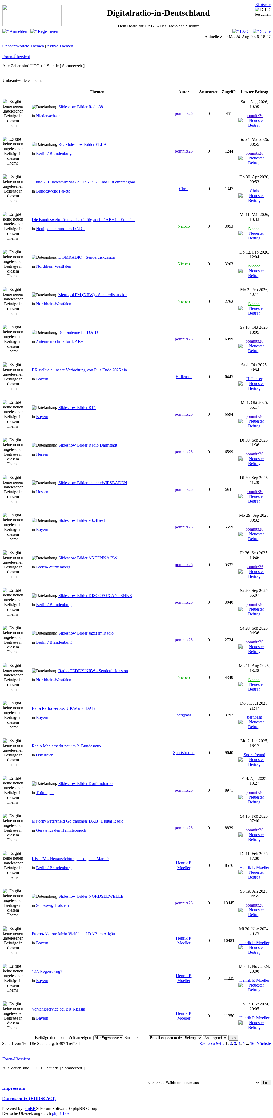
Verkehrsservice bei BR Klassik (58, 1009)
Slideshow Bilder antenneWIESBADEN (92, 482)
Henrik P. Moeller (184, 865)
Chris (183, 188)
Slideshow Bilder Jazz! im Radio (86, 633)
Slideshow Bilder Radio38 (80, 107)
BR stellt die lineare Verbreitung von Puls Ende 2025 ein (79, 370)
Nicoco (184, 226)
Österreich (44, 755)
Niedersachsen (48, 116)
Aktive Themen (60, 46)
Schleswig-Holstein (52, 905)
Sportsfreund (184, 752)
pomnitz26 (184, 113)
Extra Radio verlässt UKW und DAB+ (64, 708)
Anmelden (18, 31)
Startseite (263, 4)
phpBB (29, 1108)
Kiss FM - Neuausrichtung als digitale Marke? (70, 858)
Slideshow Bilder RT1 (77, 407)
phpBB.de (60, 1113)
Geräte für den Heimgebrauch (61, 830)
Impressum (13, 1088)
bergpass (183, 715)
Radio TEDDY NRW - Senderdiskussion (93, 670)
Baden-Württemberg (53, 567)
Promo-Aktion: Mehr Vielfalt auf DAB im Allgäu (73, 934)
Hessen (42, 454)
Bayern (42, 379)
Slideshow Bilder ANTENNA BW (87, 558)
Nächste (263, 1043)
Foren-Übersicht (16, 56)
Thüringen (45, 792)
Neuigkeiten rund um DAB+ (60, 228)
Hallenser (184, 376)
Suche (265, 31)
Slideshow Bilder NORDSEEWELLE (90, 896)
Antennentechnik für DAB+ (59, 341)
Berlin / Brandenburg (54, 153)
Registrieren (47, 31)
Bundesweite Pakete (53, 191)
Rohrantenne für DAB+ (78, 332)
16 (252, 1043)
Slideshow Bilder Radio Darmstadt (87, 445)
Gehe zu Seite (212, 1043)
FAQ (243, 31)
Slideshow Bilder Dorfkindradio (85, 783)
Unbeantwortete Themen (23, 46)
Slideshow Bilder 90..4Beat (81, 520)
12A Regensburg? (47, 971)
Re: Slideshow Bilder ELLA (82, 144)
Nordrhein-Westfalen (53, 266)
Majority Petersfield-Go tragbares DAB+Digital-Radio (77, 821)
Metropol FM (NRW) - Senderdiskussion (92, 294)
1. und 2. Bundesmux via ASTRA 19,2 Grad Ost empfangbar (83, 182)
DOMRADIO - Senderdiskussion (86, 257)
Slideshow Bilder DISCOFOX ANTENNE (95, 595)
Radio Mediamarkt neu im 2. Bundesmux (66, 746)
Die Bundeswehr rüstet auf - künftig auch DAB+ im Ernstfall (83, 219)
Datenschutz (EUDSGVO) (29, 1098)
